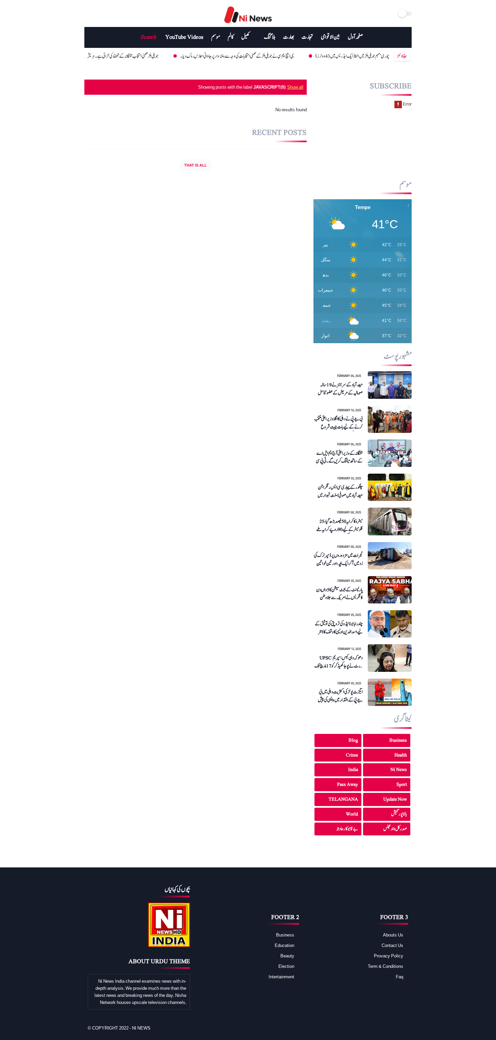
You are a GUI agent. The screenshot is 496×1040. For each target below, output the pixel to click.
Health (400, 755)
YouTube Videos (184, 37)
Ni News (398, 769)
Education (284, 945)
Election (286, 966)
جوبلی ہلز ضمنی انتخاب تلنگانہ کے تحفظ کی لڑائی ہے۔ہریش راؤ (96, 56)
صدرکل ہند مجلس (395, 829)
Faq (399, 977)
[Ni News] (248, 23)
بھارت (288, 37)
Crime (352, 755)
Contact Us (392, 945)
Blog (353, 740)
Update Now (395, 799)
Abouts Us (393, 935)
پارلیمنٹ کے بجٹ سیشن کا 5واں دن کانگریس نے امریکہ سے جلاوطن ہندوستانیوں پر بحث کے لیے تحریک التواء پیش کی (339, 594)
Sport (401, 784)
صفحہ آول (355, 37)
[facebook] (88, 13)
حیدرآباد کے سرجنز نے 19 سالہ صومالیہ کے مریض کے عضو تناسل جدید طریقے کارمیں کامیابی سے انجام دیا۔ (339, 389)
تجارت (307, 37)
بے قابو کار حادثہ (347, 829)
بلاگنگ (269, 37)
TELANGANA (343, 799)
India (353, 769)
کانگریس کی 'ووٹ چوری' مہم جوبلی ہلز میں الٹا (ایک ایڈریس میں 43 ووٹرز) (341, 56)
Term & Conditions (385, 966)
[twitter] (96, 13)
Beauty (287, 956)
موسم (215, 37)
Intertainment (281, 977)
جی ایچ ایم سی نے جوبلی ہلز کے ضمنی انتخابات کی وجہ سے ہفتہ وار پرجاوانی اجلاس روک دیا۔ (213, 56)
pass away (347, 784)
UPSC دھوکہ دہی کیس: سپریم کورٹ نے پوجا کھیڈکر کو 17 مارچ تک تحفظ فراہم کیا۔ (338, 662)
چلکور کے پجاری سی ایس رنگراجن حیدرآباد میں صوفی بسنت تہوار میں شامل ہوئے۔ (340, 491)
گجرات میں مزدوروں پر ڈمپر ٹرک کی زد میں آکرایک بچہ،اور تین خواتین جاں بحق (338, 560)
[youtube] (108, 13)
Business (398, 740)
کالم (230, 37)
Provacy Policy (388, 956)
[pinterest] (386, 1028)
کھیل (245, 37)
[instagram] (115, 13)
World (352, 814)
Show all (295, 87)
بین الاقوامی (330, 37)
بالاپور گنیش (399, 814)
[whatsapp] (377, 1028)
